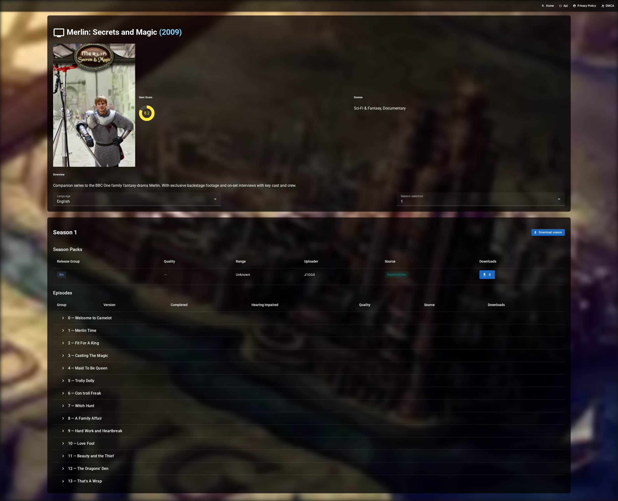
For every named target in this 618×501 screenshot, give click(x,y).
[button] (208, 199)
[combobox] (137, 199)
